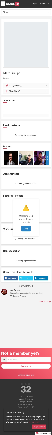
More (47, 158)
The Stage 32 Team (26, 396)
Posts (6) (15, 86)
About (6, 12)
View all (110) (44, 302)
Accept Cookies (39, 426)
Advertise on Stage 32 (26, 404)
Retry (26, 229)
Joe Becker (15, 290)
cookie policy (34, 422)
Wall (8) (14, 91)
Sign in (35, 4)
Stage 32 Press (26, 402)
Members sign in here (26, 375)
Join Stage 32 (44, 4)
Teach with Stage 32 (26, 407)
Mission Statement (26, 399)
